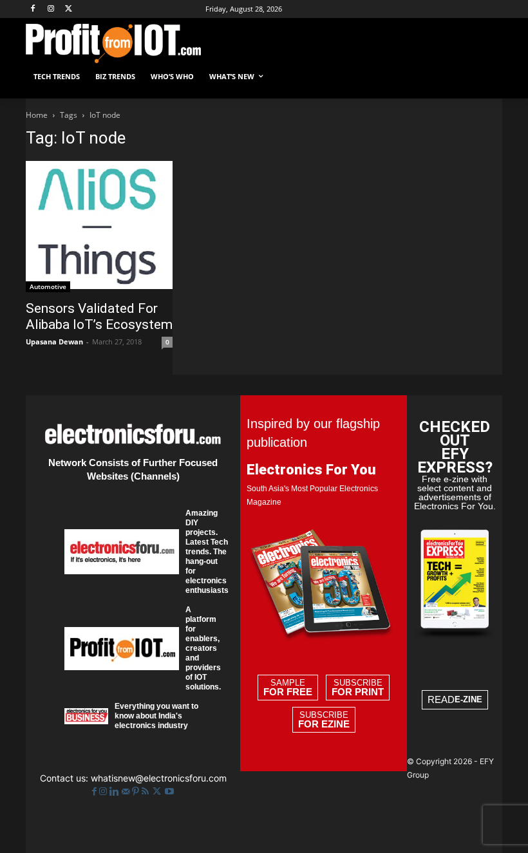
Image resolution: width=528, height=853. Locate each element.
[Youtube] (169, 791)
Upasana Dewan (54, 341)
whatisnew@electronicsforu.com (159, 778)
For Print (358, 692)
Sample (287, 687)
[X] (69, 9)
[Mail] (127, 791)
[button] (487, 77)
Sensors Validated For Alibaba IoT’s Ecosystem (99, 316)
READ (455, 699)
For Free (287, 692)
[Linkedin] (115, 791)
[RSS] (146, 791)
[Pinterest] (137, 791)
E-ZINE (468, 699)
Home (37, 114)
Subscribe (358, 687)
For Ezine (324, 724)
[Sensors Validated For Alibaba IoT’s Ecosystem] (99, 226)
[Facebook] (33, 9)
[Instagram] (51, 9)
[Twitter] (158, 791)
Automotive (48, 286)
